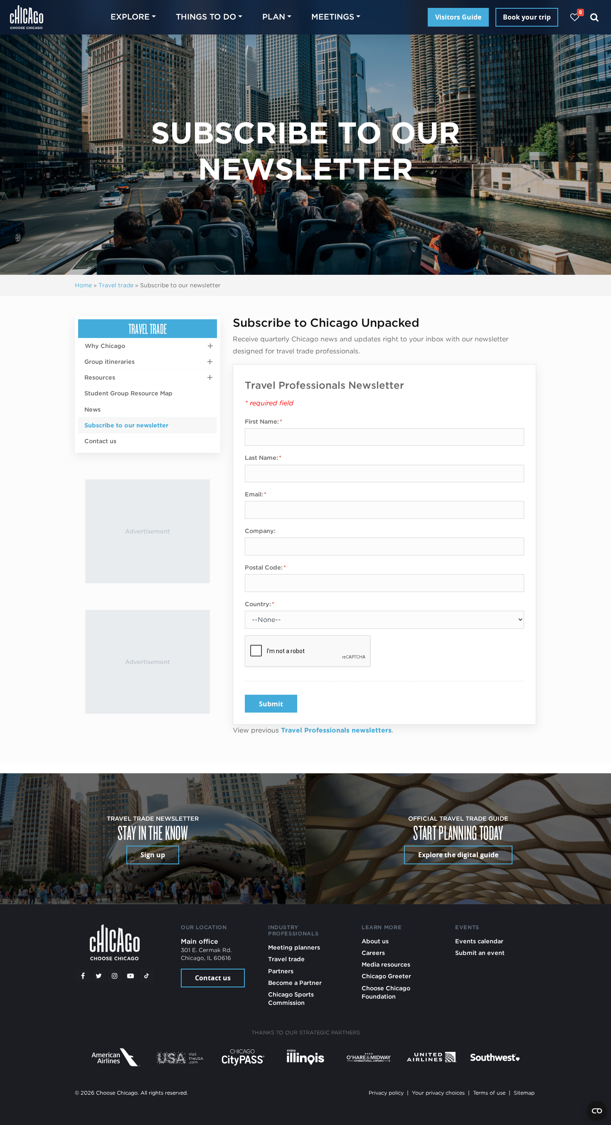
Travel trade (116, 285)
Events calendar (479, 941)
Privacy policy (386, 1093)
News (92, 409)
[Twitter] (99, 976)
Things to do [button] (206, 17)
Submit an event (480, 952)
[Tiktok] (146, 976)
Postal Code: (264, 567)
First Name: (262, 421)
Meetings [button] (332, 17)
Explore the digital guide (458, 854)
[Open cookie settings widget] (597, 1111)
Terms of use (489, 1093)
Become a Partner (295, 982)
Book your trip (527, 17)
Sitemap (524, 1093)
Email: (254, 494)
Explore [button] (130, 17)
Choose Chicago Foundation (386, 992)
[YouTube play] (130, 976)
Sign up (152, 854)
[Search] (594, 17)
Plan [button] (273, 17)
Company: (260, 530)
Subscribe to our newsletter (126, 425)
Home (83, 285)
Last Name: (261, 457)
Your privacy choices (438, 1093)
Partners (280, 971)
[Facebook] (82, 976)
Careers (373, 952)
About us (375, 941)
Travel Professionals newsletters (336, 730)
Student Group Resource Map (128, 393)
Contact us (100, 440)
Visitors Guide (458, 17)
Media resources (386, 964)
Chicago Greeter (386, 975)
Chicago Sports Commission (291, 998)
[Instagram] (114, 976)
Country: (258, 603)
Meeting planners (294, 947)
